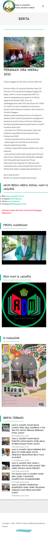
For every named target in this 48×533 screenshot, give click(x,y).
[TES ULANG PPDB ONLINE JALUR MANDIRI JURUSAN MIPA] (24, 305)
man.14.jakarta (14, 201)
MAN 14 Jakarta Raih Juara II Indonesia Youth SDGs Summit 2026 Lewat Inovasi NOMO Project (28, 465)
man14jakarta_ (17, 199)
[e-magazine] (24, 375)
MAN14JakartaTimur (18, 204)
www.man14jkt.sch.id (15, 196)
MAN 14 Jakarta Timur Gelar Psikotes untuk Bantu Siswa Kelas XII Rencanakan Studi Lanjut (28, 441)
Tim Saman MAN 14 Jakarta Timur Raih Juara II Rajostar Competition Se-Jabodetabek (27, 476)
